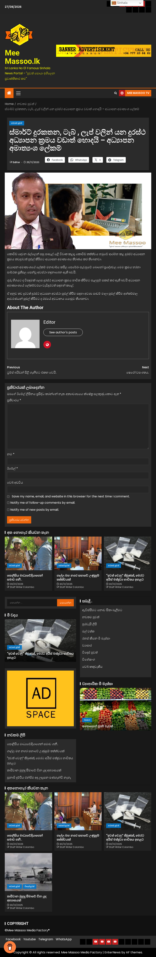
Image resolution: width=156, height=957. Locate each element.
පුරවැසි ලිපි (89, 624)
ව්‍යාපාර (87, 645)
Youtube (29, 939)
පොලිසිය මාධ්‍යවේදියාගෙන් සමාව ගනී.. (32, 744)
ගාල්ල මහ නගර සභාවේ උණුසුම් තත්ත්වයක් (35, 751)
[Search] (115, 93)
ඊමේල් (12, 468)
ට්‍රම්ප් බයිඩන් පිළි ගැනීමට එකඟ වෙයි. (32, 370)
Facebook (13, 939)
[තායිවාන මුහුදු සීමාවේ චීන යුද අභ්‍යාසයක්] (42, 640)
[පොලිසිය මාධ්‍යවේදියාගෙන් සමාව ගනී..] (28, 553)
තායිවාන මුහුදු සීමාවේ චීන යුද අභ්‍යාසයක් (36, 657)
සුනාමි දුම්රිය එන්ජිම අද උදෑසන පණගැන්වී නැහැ (39, 777)
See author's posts (63, 332)
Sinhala (121, 2)
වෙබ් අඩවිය (15, 482)
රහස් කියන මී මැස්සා (96, 638)
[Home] (9, 93)
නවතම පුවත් (16, 123)
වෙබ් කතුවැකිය (92, 666)
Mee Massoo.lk (22, 57)
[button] (18, 93)
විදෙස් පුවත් (31, 651)
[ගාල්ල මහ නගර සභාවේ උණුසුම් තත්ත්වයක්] (78, 553)
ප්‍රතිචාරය (14, 400)
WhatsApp (64, 939)
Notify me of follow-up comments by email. (42, 502)
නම (10, 454)
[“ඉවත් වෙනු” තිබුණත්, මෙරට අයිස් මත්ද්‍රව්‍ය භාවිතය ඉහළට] (127, 553)
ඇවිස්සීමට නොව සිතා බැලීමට (102, 610)
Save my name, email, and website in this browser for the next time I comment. (71, 496)
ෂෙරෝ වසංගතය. (137, 370)
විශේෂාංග (88, 659)
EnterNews (112, 952)
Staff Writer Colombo (22, 587)
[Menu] (18, 93)
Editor (17, 162)
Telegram (45, 939)
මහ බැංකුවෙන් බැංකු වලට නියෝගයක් (110, 726)
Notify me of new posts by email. (34, 509)
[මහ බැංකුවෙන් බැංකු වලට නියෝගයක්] (118, 709)
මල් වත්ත (88, 631)
